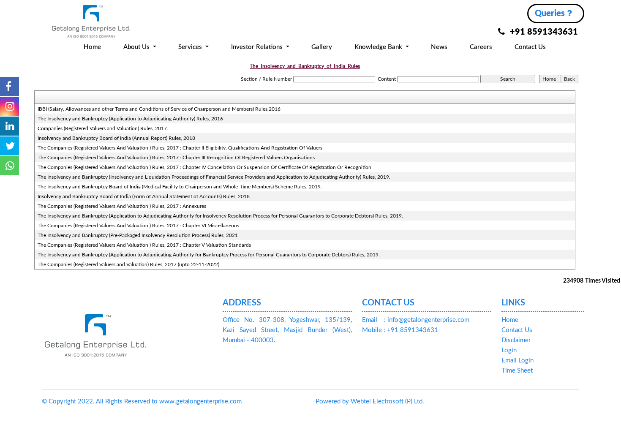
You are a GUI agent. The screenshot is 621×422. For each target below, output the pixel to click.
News (439, 47)
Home (92, 47)
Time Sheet (517, 371)
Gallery (321, 47)
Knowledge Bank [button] (379, 47)
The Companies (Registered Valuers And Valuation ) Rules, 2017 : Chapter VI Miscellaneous (138, 225)
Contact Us (530, 47)
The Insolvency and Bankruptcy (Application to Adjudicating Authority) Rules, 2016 (130, 118)
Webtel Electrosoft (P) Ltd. (387, 401)
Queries (551, 13)
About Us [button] (137, 47)
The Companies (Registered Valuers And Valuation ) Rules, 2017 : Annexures (122, 206)
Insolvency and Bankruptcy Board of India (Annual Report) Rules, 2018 (116, 138)
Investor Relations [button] (257, 47)
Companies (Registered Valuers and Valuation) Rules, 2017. (103, 128)
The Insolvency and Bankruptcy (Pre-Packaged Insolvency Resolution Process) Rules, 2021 (138, 235)
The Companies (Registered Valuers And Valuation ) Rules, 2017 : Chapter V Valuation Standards (144, 245)
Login (509, 350)
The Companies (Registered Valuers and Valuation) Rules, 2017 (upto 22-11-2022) (128, 264)
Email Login (517, 360)
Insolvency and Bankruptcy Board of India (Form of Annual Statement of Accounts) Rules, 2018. (144, 196)
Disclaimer (516, 340)
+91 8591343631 (544, 32)
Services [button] (191, 47)
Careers (481, 47)
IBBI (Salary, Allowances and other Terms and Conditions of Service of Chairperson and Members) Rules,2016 (159, 109)
